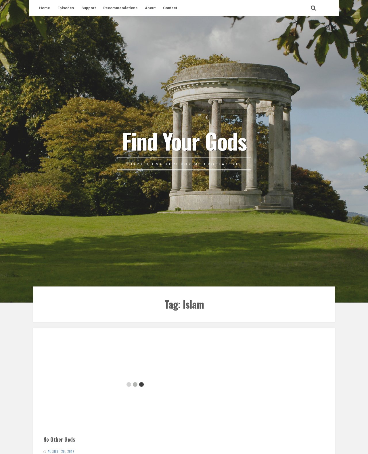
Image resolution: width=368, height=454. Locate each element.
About (150, 8)
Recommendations (120, 8)
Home (44, 8)
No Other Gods (59, 439)
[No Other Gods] (135, 384)
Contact (170, 8)
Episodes (65, 8)
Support (88, 8)
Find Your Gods (184, 140)
